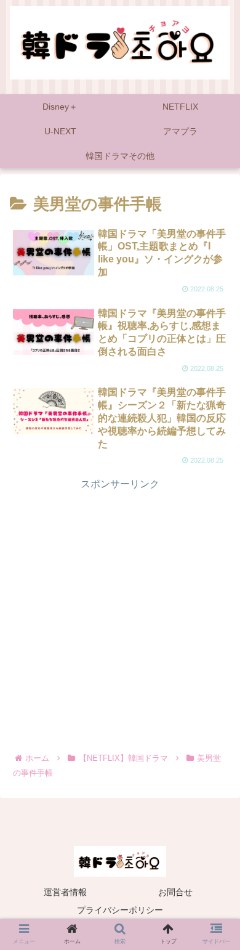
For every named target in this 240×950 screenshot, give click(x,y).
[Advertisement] (120, 613)
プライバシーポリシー (120, 910)
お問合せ (175, 892)
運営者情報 (65, 892)
